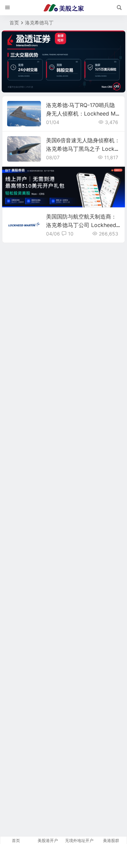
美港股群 (111, 840)
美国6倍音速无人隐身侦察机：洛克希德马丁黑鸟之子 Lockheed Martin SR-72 (83, 149)
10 (70, 233)
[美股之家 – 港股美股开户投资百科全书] (63, 8)
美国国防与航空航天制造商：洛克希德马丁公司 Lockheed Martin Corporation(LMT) (81, 225)
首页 (14, 22)
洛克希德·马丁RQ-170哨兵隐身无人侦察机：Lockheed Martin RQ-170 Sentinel (82, 113)
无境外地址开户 (79, 840)
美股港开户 (48, 840)
